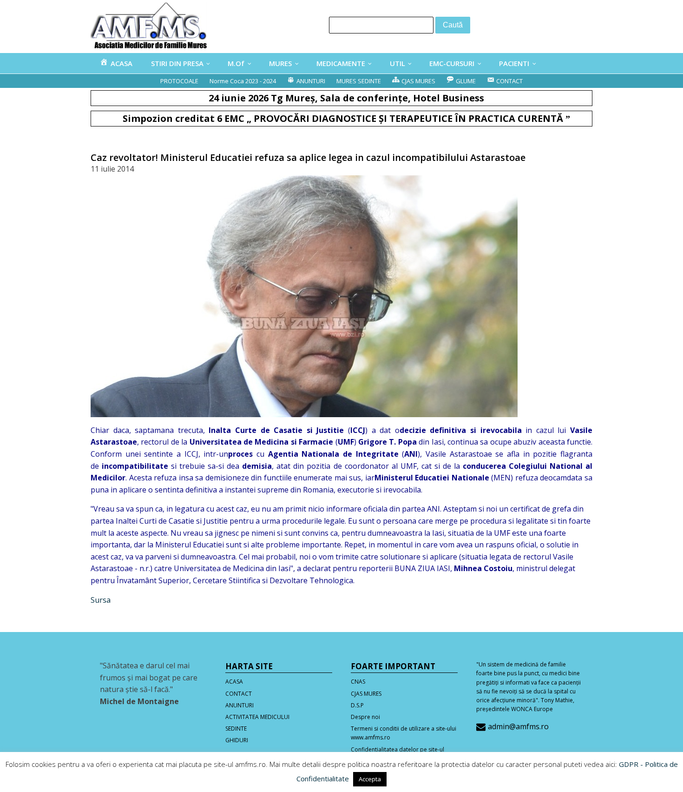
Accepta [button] (370, 779)
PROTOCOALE (179, 81)
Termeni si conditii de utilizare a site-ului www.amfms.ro (403, 733)
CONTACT (238, 694)
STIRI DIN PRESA (177, 63)
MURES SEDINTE (358, 81)
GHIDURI (236, 740)
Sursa (101, 600)
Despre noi (365, 717)
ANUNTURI (239, 705)
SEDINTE (236, 728)
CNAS (358, 682)
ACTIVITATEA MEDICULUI (257, 717)
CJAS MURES (366, 694)
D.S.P (357, 705)
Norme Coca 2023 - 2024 (243, 81)
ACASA (234, 682)
